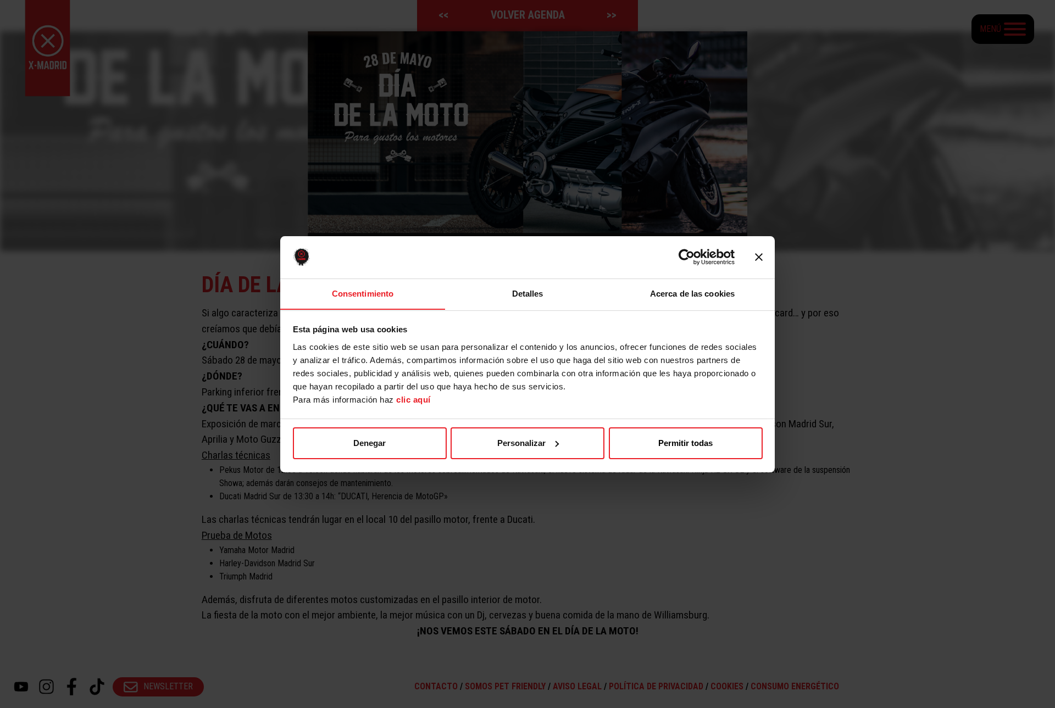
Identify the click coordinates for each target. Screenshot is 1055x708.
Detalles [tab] (527, 293)
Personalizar (521, 443)
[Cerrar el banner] (759, 257)
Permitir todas (685, 443)
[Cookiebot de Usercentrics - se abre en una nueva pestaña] (686, 257)
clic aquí (413, 399)
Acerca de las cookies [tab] (692, 293)
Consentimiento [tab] (362, 293)
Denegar (369, 443)
